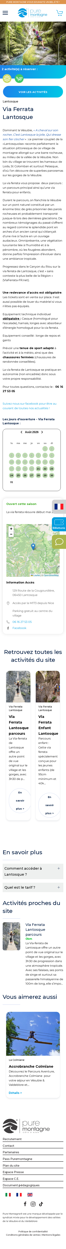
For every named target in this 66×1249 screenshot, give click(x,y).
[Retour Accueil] (33, 13)
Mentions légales (51, 1235)
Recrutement (12, 1139)
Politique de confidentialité (33, 1231)
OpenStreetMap (51, 575)
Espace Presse (13, 1172)
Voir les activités (33, 92)
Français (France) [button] (58, 504)
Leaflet (36, 575)
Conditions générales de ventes (23, 1235)
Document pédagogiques (21, 1185)
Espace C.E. (11, 1178)
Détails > (15, 1093)
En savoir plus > (20, 800)
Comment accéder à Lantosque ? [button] (23, 871)
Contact (8, 1145)
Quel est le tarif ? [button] (19, 887)
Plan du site (11, 1165)
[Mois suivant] (42, 432)
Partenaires (11, 1152)
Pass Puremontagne (17, 1159)
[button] (5, 13)
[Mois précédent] (22, 432)
